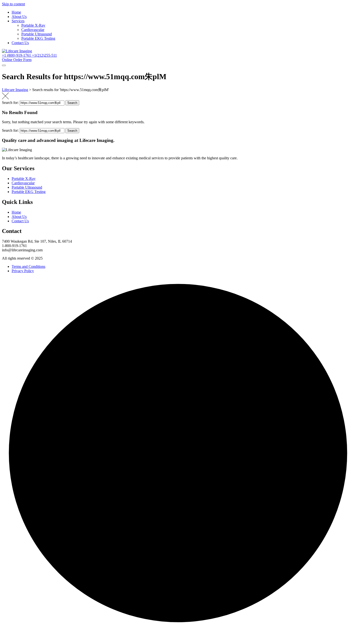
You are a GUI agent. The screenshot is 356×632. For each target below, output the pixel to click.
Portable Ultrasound (36, 34)
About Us (19, 17)
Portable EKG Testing (38, 38)
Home (16, 12)
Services (18, 21)
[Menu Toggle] (4, 65)
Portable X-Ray (33, 25)
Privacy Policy (23, 271)
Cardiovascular (32, 30)
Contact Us (20, 43)
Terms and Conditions (28, 266)
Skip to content (13, 4)
